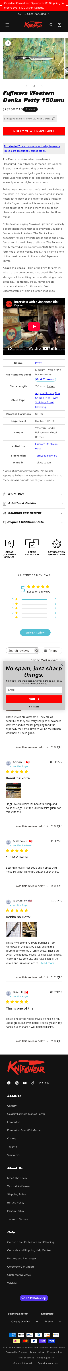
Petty (38, 363)
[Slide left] (26, 86)
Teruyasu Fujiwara (46, 455)
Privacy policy (54, 1352)
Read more (47, 963)
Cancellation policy (48, 1363)
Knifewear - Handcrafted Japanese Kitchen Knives (38, 1347)
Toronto (12, 1146)
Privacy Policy (15, 1211)
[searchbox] (19, 651)
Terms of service (25, 1357)
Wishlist (12, 1283)
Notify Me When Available (34, 131)
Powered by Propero (16, 1352)
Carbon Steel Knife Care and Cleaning (30, 1242)
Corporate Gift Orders (21, 1266)
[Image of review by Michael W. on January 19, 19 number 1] (13, 929)
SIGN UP (34, 699)
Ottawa (11, 1138)
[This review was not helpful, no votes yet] (58, 747)
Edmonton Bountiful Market (24, 1130)
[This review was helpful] (52, 977)
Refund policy (37, 1352)
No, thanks (34, 707)
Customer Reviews (19, 1274)
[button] (7, 25)
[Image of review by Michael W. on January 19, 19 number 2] (29, 929)
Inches (51, 386)
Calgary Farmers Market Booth (26, 1114)
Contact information (23, 1363)
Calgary (12, 1105)
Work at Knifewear (18, 1186)
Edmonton (13, 1122)
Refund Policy (15, 1202)
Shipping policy (45, 1357)
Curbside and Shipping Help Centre (29, 1250)
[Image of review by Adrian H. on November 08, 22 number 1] (13, 790)
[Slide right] (42, 86)
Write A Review (35, 632)
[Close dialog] (61, 664)
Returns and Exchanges (22, 1258)
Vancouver (13, 1155)
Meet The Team (17, 1178)
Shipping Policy (16, 1194)
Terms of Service (17, 1219)
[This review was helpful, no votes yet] (52, 747)
